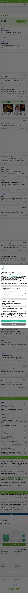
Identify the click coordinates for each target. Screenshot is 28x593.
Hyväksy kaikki (14, 321)
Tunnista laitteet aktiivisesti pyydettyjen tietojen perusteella (11, 304)
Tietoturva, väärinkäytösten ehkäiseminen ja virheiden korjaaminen (13, 309)
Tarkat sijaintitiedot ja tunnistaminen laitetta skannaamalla (11, 289)
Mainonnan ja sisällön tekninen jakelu (9, 311)
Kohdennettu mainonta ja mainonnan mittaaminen (12, 291)
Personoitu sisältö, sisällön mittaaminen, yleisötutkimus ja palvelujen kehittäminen (13, 293)
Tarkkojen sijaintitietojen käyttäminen (9, 301)
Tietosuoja (14, 326)
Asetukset (13, 324)
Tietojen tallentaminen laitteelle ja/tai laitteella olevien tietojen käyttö (13, 296)
